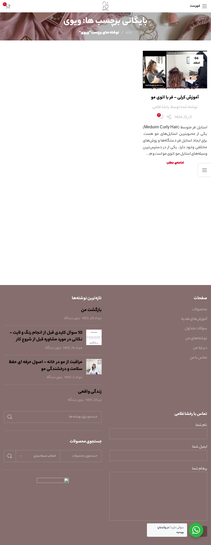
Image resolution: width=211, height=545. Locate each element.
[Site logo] (105, 6)
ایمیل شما (199, 447)
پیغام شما (199, 469)
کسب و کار (158, 87)
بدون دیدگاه (72, 318)
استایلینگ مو (173, 87)
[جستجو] (10, 417)
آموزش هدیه (190, 87)
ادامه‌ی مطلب (175, 163)
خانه (129, 33)
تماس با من (198, 358)
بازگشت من (91, 310)
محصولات (199, 310)
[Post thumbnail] (94, 340)
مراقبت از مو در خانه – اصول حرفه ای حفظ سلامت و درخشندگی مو (45, 366)
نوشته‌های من (196, 338)
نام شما (201, 426)
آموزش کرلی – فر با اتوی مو (175, 97)
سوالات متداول (196, 329)
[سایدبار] (204, 170)
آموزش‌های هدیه (194, 319)
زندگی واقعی (90, 392)
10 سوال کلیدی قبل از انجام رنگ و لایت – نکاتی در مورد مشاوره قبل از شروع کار (46, 336)
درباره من (200, 348)
